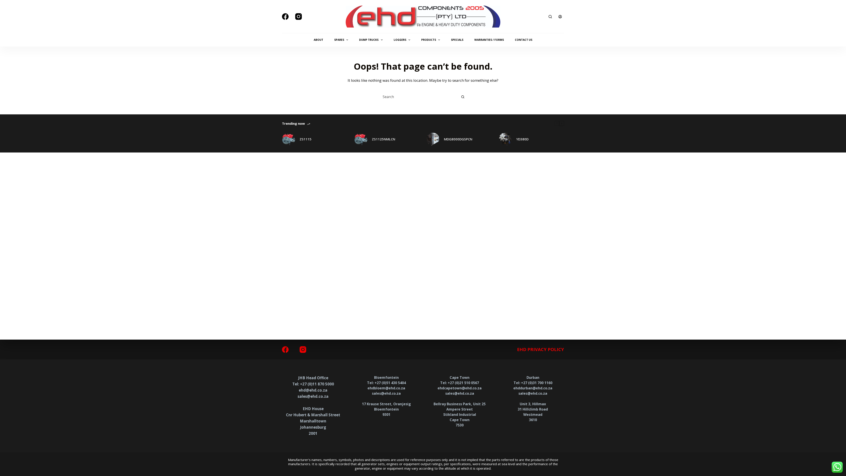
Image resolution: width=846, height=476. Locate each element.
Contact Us (523, 40)
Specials (457, 40)
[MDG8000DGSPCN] (433, 139)
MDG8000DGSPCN (458, 139)
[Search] (550, 16)
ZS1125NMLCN (383, 139)
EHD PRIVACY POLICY (540, 349)
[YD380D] (505, 139)
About (318, 40)
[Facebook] (285, 16)
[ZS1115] (288, 139)
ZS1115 (306, 139)
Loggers (400, 40)
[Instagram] (298, 16)
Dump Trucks (368, 40)
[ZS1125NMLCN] (360, 139)
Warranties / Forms (489, 40)
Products (428, 40)
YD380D (522, 139)
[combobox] (419, 96)
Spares (339, 40)
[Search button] (463, 97)
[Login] (560, 16)
